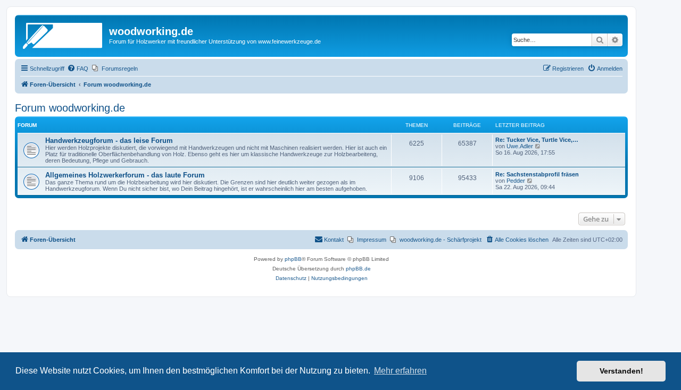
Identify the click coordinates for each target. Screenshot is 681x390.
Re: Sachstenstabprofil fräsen (537, 174)
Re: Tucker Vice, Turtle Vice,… (536, 140)
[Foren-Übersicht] (63, 35)
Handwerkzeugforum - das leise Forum (109, 141)
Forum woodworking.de (70, 108)
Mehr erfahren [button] (400, 370)
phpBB (293, 259)
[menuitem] (77, 68)
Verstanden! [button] (621, 371)
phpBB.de (358, 269)
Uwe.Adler (519, 146)
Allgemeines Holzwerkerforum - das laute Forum (125, 175)
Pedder (515, 180)
